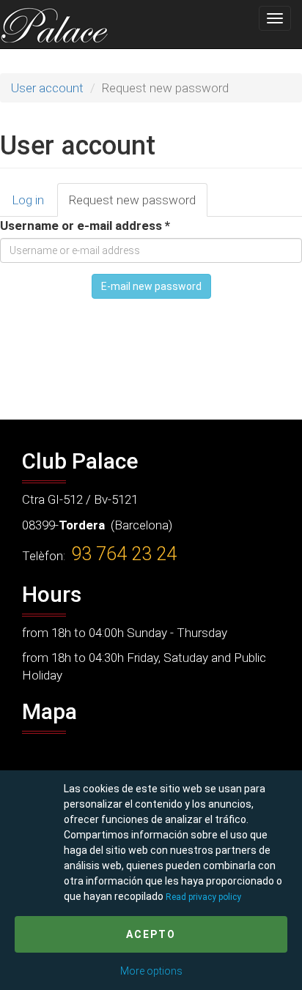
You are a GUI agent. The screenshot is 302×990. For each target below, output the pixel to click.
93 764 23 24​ (124, 554)
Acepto (151, 934)
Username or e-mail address (85, 225)
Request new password (138, 205)
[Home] (54, 24)
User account (47, 88)
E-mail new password (151, 286)
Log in (28, 200)
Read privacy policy (203, 897)
